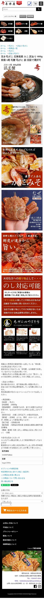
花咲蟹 (10, 31)
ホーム (3, 46)
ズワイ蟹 (39, 24)
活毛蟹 (10, 24)
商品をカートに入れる (17, 510)
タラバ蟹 (24, 24)
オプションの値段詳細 (9, 468)
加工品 (40, 31)
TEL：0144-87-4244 (34, 578)
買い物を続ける (7, 481)
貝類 (25, 31)
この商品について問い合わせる (13, 478)
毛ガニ (11, 46)
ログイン (23, 16)
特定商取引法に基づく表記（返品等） (15, 472)
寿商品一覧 (13, 48)
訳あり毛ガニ (22, 46)
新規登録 (30, 16)
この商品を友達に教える (10, 475)
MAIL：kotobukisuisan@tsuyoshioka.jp (28, 581)
